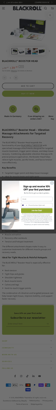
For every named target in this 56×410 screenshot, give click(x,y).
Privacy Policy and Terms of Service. (42, 222)
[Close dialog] (52, 182)
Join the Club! (37, 210)
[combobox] (24, 205)
